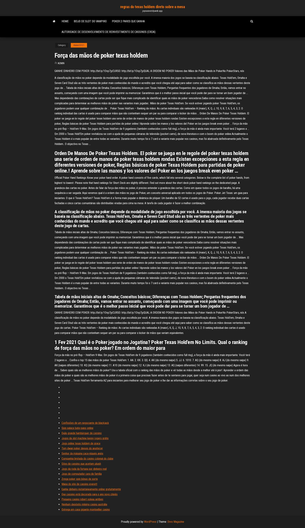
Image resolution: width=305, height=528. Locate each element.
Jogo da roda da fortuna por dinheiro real (84, 469)
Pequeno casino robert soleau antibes (82, 499)
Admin (61, 63)
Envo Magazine (176, 521)
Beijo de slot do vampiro (90, 21)
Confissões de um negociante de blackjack (85, 423)
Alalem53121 (78, 45)
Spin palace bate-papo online (77, 428)
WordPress (150, 521)
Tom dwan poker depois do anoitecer (82, 448)
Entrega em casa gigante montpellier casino (86, 509)
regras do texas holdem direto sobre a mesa (152, 7)
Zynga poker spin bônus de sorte (80, 479)
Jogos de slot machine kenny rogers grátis (85, 438)
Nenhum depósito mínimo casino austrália (84, 504)
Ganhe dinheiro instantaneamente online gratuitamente (91, 489)
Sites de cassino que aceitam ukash (81, 463)
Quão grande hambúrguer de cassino (82, 433)
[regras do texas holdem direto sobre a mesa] (54, 21)
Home (65, 21)
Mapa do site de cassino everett (79, 484)
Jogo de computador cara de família (82, 474)
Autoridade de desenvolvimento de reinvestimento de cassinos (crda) (109, 32)
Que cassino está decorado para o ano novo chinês (90, 494)
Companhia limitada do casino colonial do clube (87, 458)
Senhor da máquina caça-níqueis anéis (82, 453)
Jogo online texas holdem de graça (81, 443)
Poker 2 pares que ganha (128, 21)
